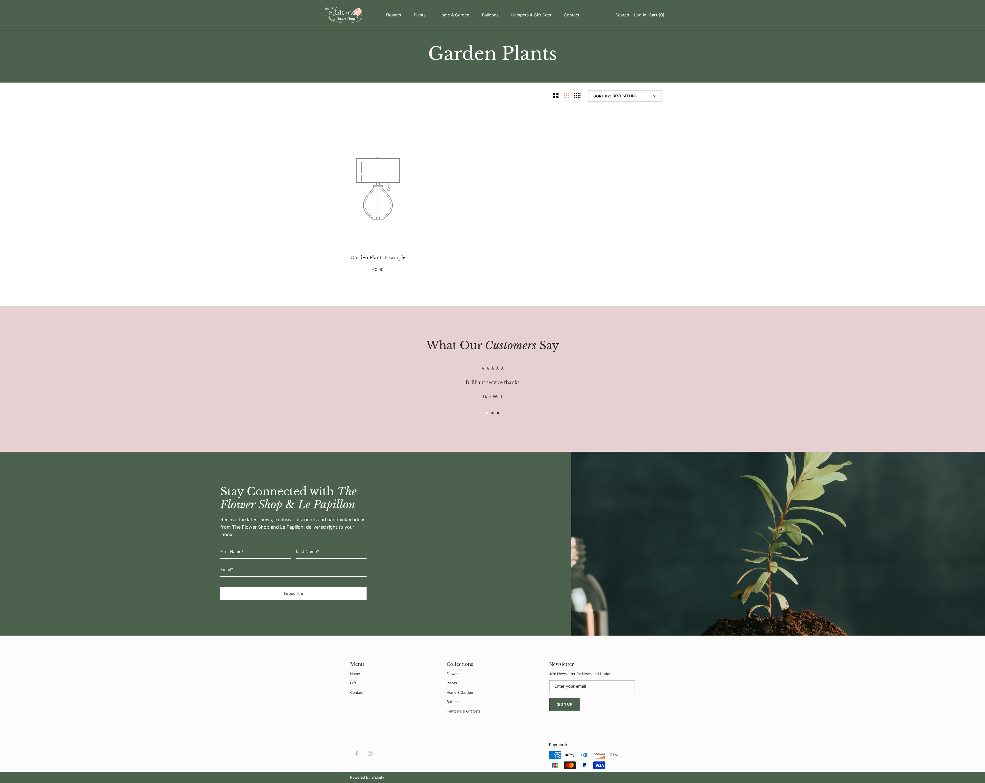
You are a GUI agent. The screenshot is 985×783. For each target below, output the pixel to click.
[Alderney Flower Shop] (344, 15)
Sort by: (602, 96)
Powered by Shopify (367, 777)
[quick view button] (422, 140)
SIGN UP (565, 704)
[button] (621, 15)
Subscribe (293, 593)
